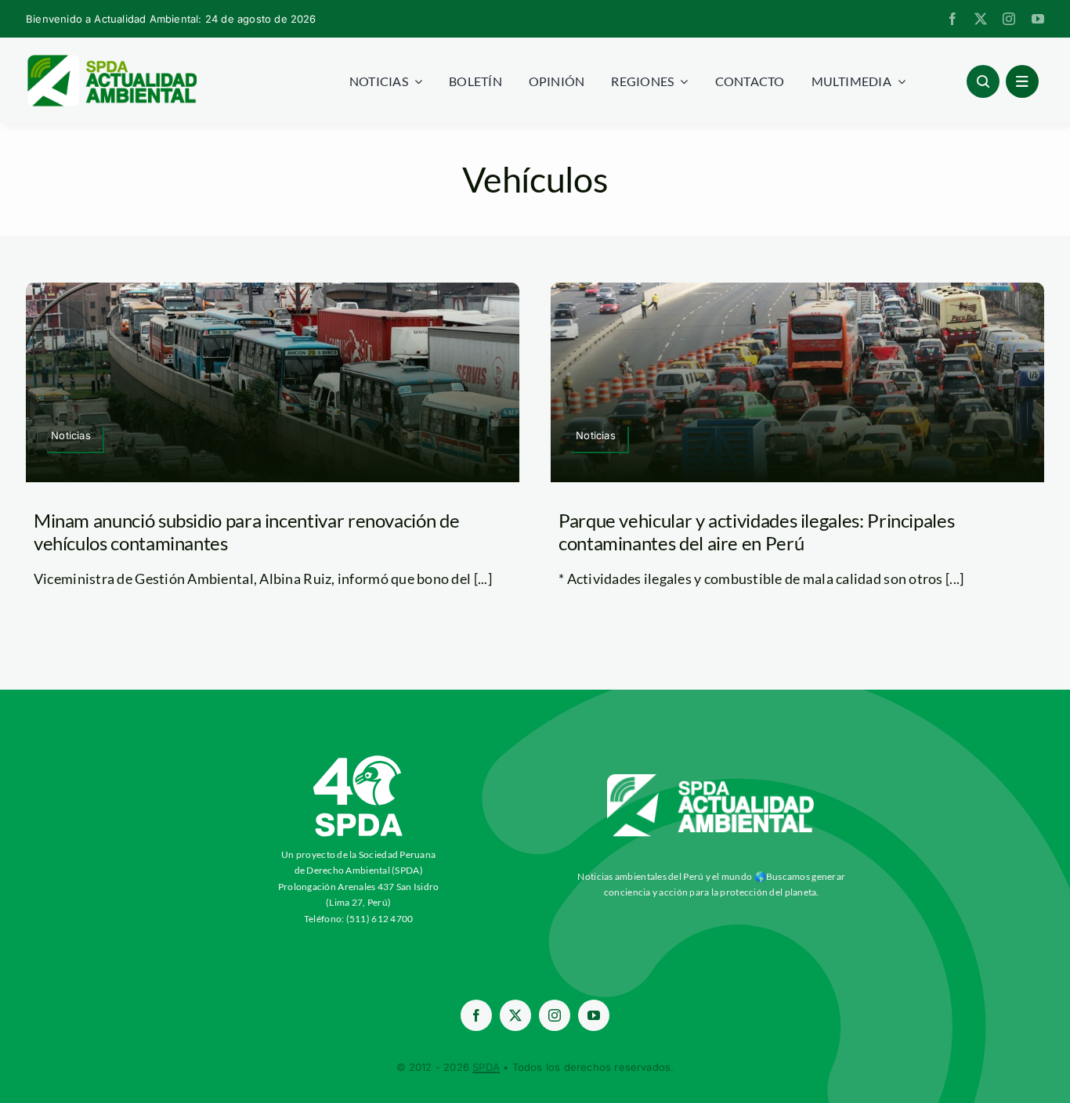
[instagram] (1009, 19)
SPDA (486, 1067)
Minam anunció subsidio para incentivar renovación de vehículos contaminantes (246, 531)
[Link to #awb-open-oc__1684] (1022, 81)
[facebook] (952, 19)
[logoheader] (111, 60)
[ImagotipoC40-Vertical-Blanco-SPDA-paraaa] (359, 759)
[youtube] (1038, 19)
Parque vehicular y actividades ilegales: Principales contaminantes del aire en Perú (756, 531)
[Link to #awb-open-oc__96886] (983, 81)
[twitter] (980, 19)
